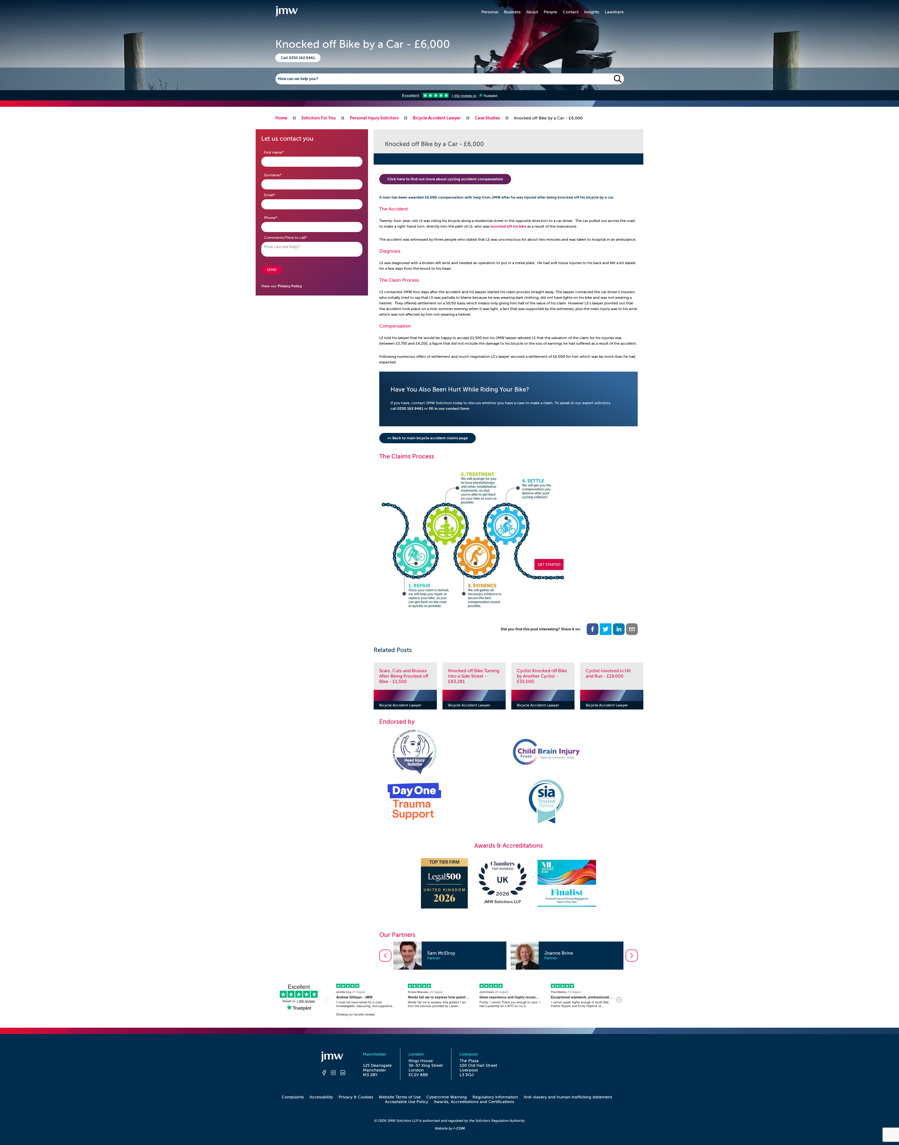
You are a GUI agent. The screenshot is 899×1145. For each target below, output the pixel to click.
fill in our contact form (449, 408)
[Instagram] (333, 1073)
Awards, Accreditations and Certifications (474, 1101)
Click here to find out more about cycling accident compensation (445, 179)
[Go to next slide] (632, 955)
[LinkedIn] (342, 1073)
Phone (278, 217)
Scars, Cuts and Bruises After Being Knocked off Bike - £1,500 (403, 676)
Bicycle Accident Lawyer (400, 705)
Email (277, 195)
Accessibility (321, 1097)
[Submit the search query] (618, 79)
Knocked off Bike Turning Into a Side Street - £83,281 (473, 676)
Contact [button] (570, 12)
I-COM (458, 1128)
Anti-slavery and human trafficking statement (568, 1097)
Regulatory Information (495, 1097)
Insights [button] (591, 12)
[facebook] (592, 629)
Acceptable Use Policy (406, 1101)
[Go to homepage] (286, 12)
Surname (280, 175)
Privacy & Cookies (356, 1097)
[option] (450, 956)
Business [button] (512, 12)
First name (281, 152)
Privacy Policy (290, 286)
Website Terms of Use (400, 1097)
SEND (272, 270)
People (550, 12)
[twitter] (606, 629)
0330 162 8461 (410, 408)
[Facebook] (324, 1073)
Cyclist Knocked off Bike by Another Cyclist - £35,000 (542, 676)
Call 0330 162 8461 (298, 58)
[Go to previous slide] (385, 955)
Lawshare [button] (614, 12)
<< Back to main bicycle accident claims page (427, 438)
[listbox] (508, 956)
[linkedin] (619, 629)
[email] (632, 629)
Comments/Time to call (293, 237)
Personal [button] (489, 12)
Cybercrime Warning (446, 1097)
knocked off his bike (508, 226)
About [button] (532, 12)
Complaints (293, 1097)
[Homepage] (333, 1057)
